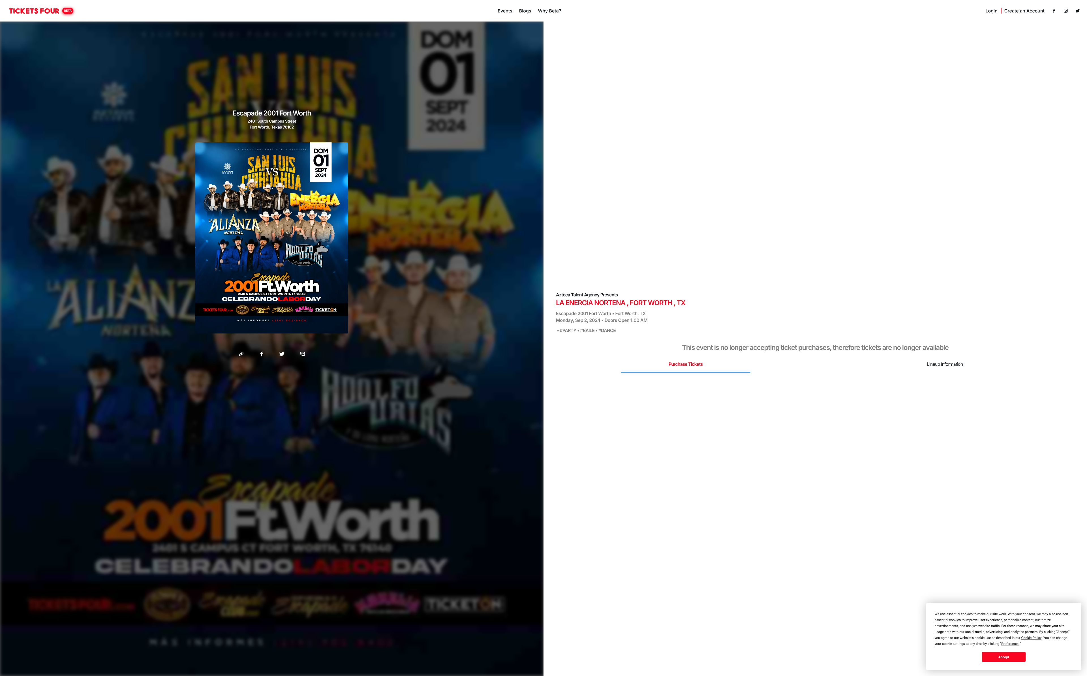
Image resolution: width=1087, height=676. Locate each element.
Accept (1003, 657)
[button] (241, 354)
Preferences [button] (1010, 644)
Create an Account (1024, 10)
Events (505, 10)
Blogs (525, 10)
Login (991, 10)
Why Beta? (549, 10)
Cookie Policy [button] (1031, 638)
